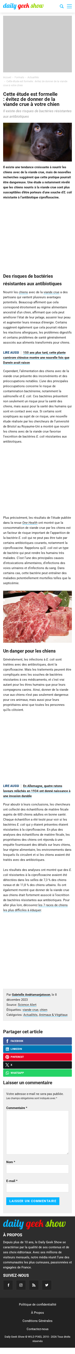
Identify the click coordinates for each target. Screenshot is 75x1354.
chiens (23, 292)
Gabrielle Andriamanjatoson (31, 995)
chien (43, 1010)
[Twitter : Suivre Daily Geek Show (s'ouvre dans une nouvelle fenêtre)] (47, 1285)
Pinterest (17, 1057)
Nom (10, 1162)
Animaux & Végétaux (53, 1015)
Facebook (17, 1041)
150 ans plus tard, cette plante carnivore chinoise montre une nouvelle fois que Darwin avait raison (36, 358)
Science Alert (27, 1005)
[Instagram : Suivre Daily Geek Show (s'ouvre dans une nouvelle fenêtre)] (21, 1285)
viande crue (51, 292)
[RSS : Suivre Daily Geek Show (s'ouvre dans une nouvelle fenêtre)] (34, 1285)
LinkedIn (16, 1049)
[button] (69, 6)
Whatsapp (17, 1072)
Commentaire (16, 1108)
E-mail (12, 1181)
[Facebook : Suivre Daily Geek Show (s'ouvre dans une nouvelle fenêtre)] (8, 1285)
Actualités (30, 1015)
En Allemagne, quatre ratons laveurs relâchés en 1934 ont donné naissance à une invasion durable (36, 791)
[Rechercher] (62, 7)
